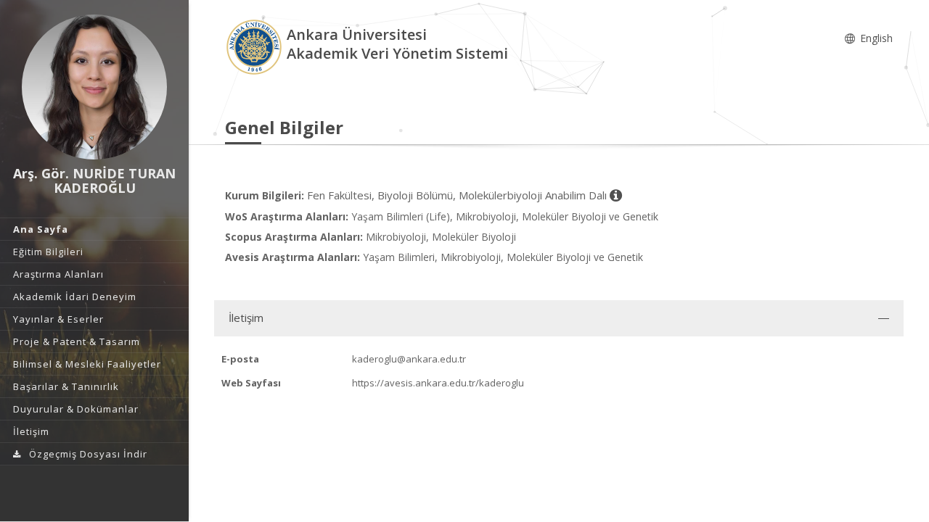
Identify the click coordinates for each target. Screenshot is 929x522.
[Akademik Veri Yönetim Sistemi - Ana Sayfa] (256, 46)
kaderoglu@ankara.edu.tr (409, 358)
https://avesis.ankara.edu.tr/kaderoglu (438, 382)
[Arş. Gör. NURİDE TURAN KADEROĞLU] (94, 87)
